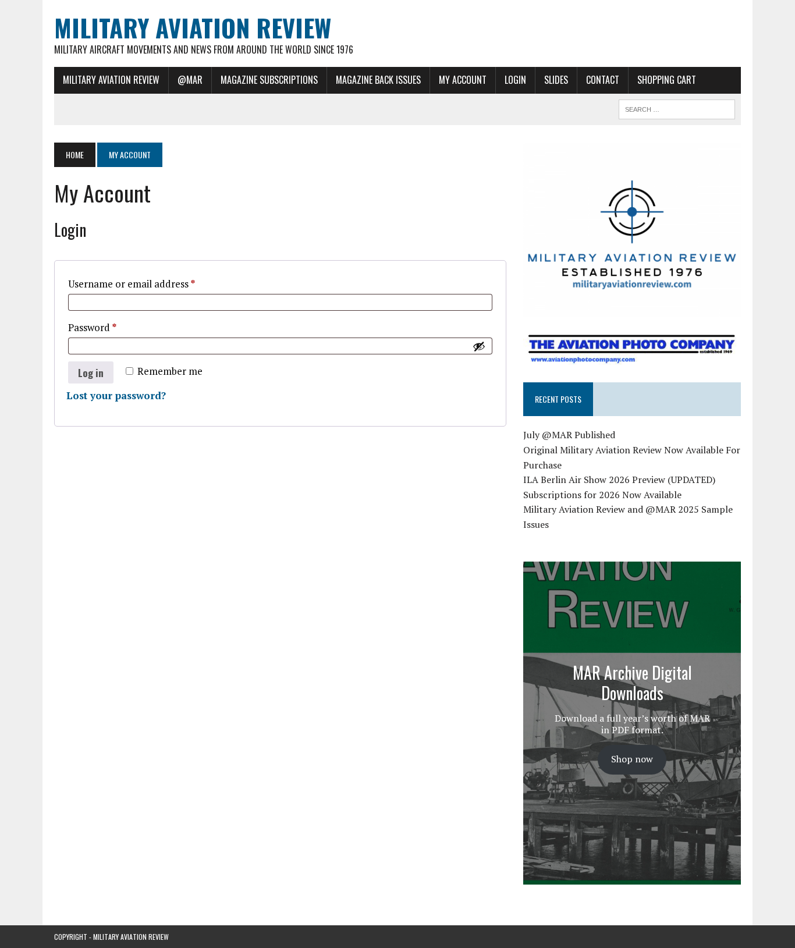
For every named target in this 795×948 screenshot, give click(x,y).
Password (112, 327)
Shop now (632, 758)
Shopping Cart (666, 80)
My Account (463, 80)
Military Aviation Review (111, 80)
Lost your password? (116, 395)
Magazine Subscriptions (269, 80)
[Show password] (479, 346)
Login (515, 80)
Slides (556, 80)
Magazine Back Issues (378, 80)
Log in (91, 372)
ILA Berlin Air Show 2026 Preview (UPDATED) (619, 479)
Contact (602, 80)
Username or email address (151, 283)
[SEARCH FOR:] (677, 108)
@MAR (190, 80)
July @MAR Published (569, 434)
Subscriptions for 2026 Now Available (602, 494)
